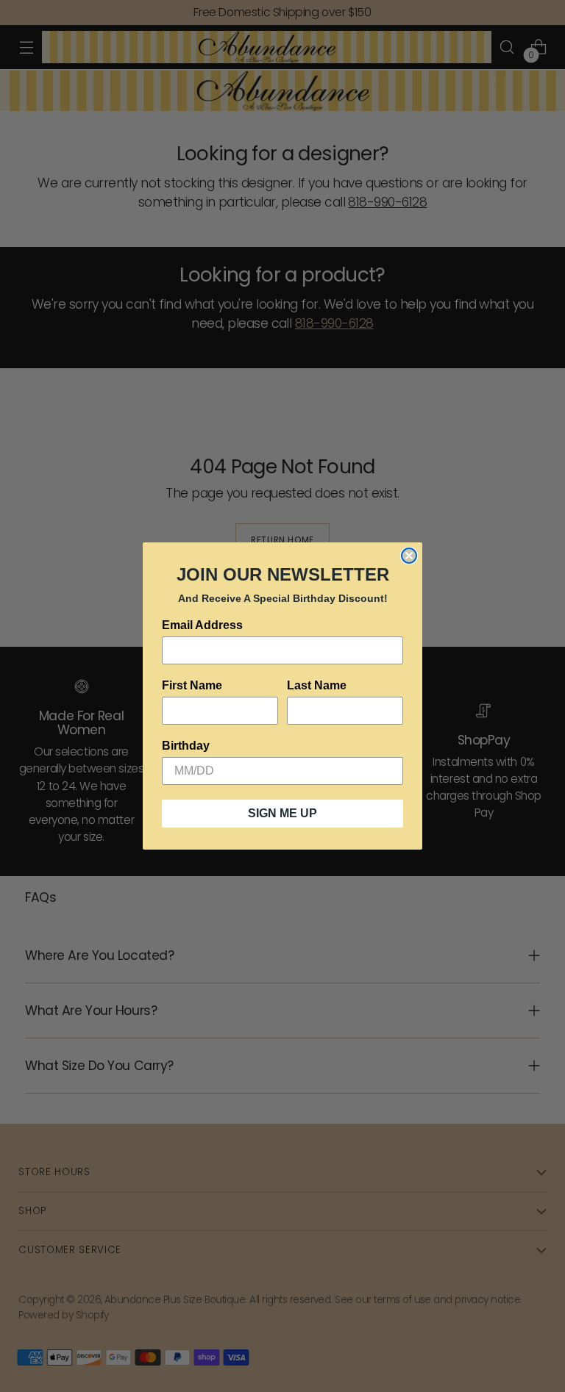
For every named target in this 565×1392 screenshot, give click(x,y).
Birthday (186, 745)
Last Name (317, 685)
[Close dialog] (409, 555)
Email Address (202, 625)
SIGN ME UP (282, 813)
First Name (192, 685)
